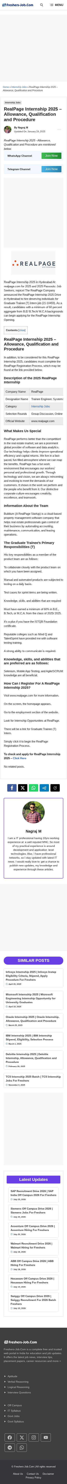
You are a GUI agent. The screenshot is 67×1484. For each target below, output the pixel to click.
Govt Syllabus (16, 1421)
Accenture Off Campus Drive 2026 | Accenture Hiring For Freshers (33, 1228)
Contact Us (33, 1473)
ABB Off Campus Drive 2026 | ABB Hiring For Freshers (32, 1263)
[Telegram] (44, 788)
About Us (18, 1473)
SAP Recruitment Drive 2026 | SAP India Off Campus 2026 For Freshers (33, 1193)
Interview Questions (19, 1392)
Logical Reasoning (18, 1387)
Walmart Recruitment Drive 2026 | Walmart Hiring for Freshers (31, 1245)
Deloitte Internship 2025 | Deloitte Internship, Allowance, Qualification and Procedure (31, 1058)
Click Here (19, 758)
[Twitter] (22, 788)
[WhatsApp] (33, 788)
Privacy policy (33, 1477)
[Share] (55, 788)
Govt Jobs (14, 1416)
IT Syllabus (14, 1410)
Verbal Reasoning (18, 1381)
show (22, 330)
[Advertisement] (33, 48)
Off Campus (15, 1405)
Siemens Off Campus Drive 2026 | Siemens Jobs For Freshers (32, 1210)
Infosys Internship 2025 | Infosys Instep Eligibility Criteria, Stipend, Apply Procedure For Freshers (31, 975)
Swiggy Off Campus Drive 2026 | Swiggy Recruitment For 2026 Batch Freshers (33, 1300)
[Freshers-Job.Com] (18, 5)
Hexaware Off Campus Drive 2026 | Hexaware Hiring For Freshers (32, 1280)
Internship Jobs (19, 87)
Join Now (51, 155)
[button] (41, 5)
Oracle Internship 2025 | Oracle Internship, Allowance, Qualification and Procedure (32, 1018)
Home (6, 87)
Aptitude (12, 1376)
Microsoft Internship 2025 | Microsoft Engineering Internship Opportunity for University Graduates (30, 998)
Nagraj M (23, 127)
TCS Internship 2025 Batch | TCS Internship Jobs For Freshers (33, 1078)
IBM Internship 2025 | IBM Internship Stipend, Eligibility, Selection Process (29, 1037)
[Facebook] (12, 788)
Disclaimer (48, 1473)
